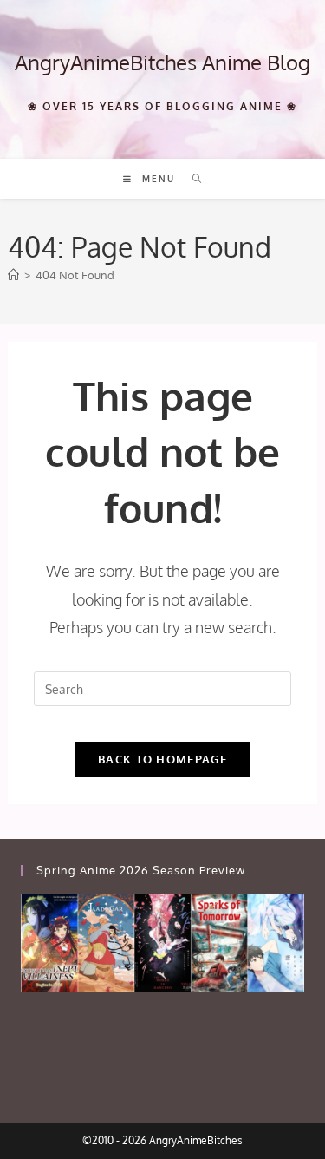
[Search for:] (191, 179)
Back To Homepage (162, 759)
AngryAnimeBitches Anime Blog (162, 62)
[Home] (13, 275)
